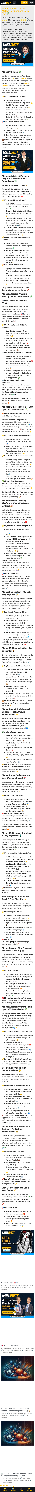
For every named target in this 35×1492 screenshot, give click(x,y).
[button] (14, 2)
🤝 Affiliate (29, 1489)
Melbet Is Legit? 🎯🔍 (9, 1283)
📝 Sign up (13, 1489)
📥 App (21, 1489)
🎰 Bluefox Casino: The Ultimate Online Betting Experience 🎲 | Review (16, 1474)
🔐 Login (5, 1489)
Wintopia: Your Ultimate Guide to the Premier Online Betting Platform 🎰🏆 (16, 1409)
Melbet (24, 78)
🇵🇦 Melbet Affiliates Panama (12, 1346)
